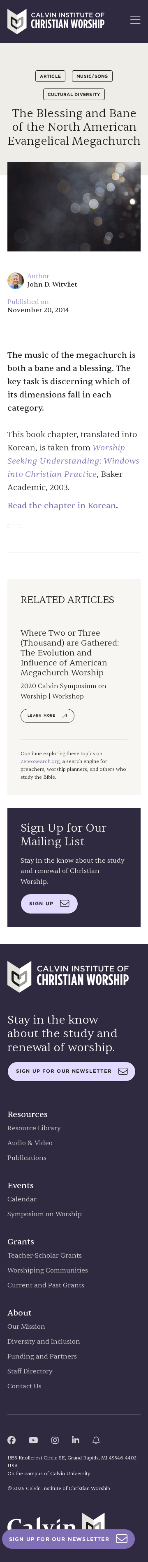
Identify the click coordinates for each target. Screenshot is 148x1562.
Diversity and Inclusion (43, 1342)
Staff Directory (30, 1371)
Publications (26, 1158)
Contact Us (24, 1386)
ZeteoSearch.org (40, 761)
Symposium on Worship (44, 1214)
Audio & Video (30, 1143)
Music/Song (92, 76)
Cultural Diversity (74, 94)
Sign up (41, 904)
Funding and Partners (42, 1357)
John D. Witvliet (52, 284)
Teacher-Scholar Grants (44, 1256)
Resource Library (34, 1128)
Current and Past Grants (45, 1285)
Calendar (22, 1199)
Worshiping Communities (47, 1271)
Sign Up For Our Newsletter (59, 1539)
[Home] (55, 21)
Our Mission (26, 1327)
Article (50, 76)
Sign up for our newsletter (64, 1071)
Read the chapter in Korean (61, 505)
